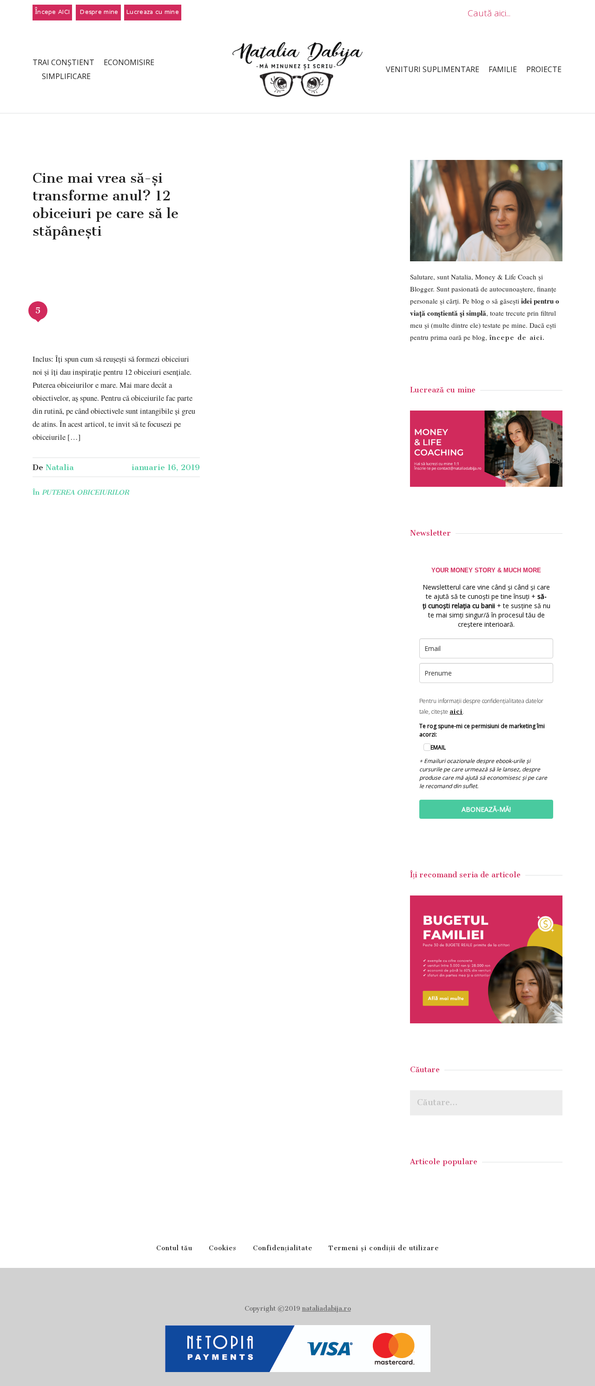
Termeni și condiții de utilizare (384, 1248)
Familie (503, 69)
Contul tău (174, 1248)
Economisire (129, 62)
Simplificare (66, 76)
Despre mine (98, 12)
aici (456, 711)
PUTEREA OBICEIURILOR (85, 492)
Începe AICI (52, 12)
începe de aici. (517, 337)
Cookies (223, 1248)
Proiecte (544, 69)
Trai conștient (63, 62)
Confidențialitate (282, 1248)
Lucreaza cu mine (152, 12)
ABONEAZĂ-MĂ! (486, 809)
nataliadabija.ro (326, 1309)
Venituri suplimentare (432, 69)
